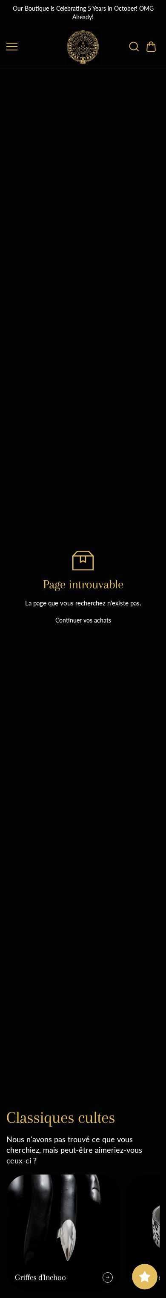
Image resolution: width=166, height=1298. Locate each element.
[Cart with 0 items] (151, 46)
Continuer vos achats (83, 620)
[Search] (134, 46)
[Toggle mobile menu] (34, 46)
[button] (151, 46)
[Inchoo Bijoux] (83, 46)
